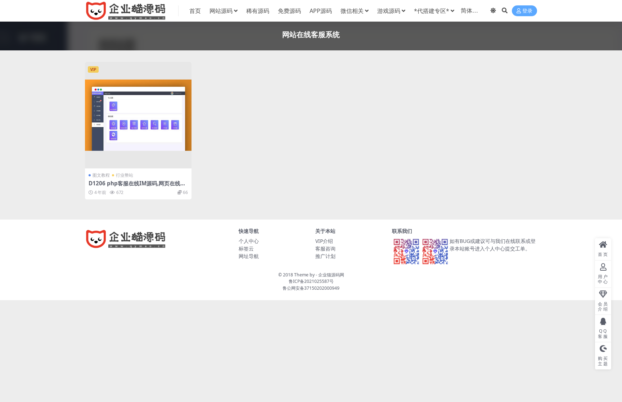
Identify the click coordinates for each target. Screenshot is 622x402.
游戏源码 (388, 11)
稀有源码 (257, 11)
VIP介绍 (324, 241)
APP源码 (321, 11)
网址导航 (249, 256)
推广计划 (325, 256)
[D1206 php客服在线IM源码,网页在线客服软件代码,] (138, 115)
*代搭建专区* (431, 11)
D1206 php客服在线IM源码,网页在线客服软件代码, (137, 186)
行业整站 (124, 175)
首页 (195, 11)
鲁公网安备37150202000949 (311, 288)
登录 (527, 11)
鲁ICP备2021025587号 (311, 281)
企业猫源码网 (331, 275)
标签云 (246, 248)
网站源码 (221, 11)
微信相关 (352, 11)
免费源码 (289, 11)
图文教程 (101, 175)
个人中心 (249, 241)
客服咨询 (325, 248)
